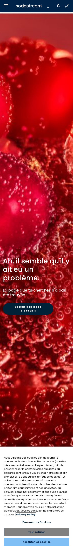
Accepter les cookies (36, 542)
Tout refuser (36, 532)
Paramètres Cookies (36, 522)
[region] (36, 497)
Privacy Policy (25, 514)
